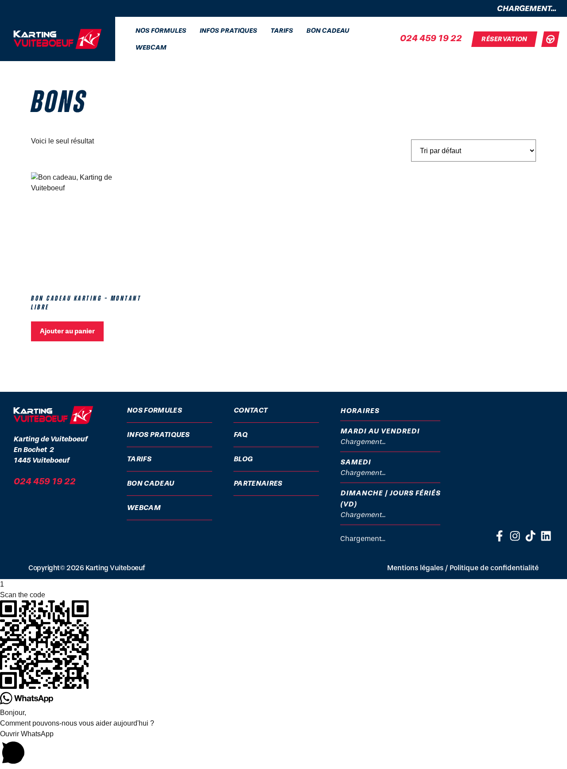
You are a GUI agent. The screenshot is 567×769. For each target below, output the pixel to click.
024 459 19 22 (431, 38)
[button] (283, 749)
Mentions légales (415, 568)
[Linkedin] (546, 536)
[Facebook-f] (499, 536)
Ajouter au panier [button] (67, 331)
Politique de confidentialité (494, 568)
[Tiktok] (530, 536)
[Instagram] (515, 536)
